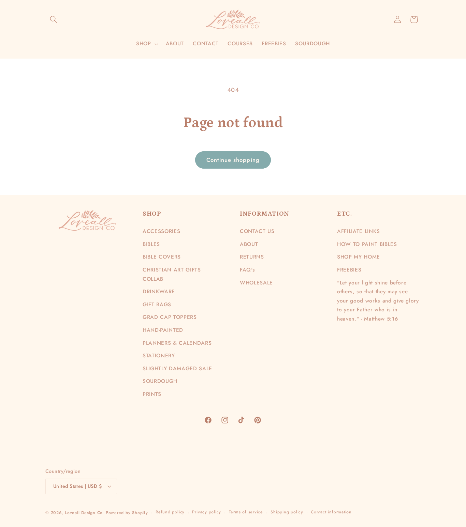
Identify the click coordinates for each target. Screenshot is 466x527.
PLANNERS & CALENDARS (177, 343)
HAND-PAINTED (163, 330)
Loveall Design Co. (84, 513)
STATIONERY (159, 355)
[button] (53, 19)
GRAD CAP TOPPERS (170, 317)
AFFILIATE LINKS (358, 231)
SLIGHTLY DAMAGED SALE (177, 368)
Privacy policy (206, 512)
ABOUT (249, 244)
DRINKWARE (159, 291)
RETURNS (252, 257)
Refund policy (170, 512)
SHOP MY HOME (358, 257)
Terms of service (246, 512)
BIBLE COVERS (162, 257)
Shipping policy (287, 512)
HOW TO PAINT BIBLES (367, 244)
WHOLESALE (256, 282)
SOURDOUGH (160, 381)
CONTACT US (257, 231)
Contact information (331, 512)
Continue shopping (233, 160)
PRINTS (152, 394)
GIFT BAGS (157, 304)
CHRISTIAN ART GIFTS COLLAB (172, 274)
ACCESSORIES (161, 231)
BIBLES (151, 244)
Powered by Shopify (127, 513)
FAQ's (247, 270)
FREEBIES (349, 270)
